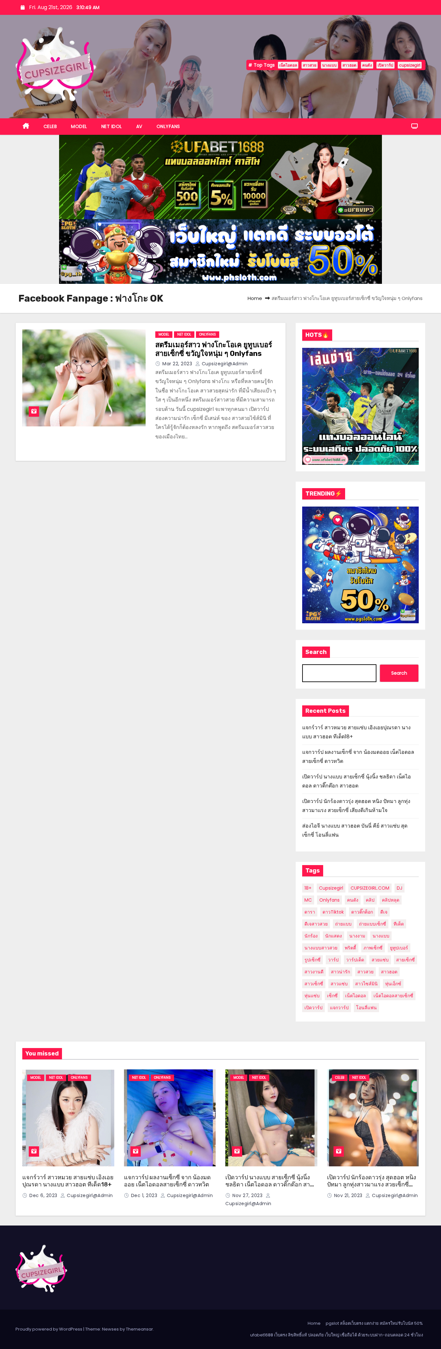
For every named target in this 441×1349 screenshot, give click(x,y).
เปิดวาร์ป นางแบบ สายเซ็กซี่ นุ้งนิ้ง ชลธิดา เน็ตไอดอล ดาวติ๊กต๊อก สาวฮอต (269, 1184)
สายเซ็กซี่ (405, 960)
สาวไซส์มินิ (366, 983)
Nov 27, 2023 (248, 1195)
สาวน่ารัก (340, 972)
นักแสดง (333, 936)
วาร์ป (333, 960)
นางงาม (357, 936)
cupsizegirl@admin (224, 363)
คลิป (370, 900)
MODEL (79, 126)
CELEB (50, 126)
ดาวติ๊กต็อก (362, 912)
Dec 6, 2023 (44, 1195)
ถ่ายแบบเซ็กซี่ (372, 924)
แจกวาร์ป (339, 1007)
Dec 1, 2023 (145, 1195)
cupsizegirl (409, 65)
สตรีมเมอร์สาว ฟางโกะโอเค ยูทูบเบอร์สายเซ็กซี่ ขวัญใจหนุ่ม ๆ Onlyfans (213, 349)
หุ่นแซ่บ (312, 995)
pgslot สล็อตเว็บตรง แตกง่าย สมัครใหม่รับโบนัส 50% (374, 1323)
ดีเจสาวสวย (316, 924)
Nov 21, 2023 (349, 1195)
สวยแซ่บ (380, 960)
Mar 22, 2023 (178, 363)
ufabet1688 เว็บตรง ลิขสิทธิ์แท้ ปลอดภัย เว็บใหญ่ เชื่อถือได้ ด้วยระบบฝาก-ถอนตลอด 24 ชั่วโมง (336, 1335)
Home (255, 298)
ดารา (309, 912)
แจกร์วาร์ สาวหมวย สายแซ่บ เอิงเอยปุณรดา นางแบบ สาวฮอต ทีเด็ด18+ (68, 1181)
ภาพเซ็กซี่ (373, 948)
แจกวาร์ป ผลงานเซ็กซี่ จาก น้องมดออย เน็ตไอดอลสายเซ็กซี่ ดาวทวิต (167, 1181)
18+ (308, 888)
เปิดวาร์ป (385, 65)
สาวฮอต (349, 65)
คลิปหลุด (390, 900)
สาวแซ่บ (339, 983)
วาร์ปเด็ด (355, 960)
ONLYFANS (168, 126)
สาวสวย (309, 65)
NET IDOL (111, 126)
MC (308, 900)
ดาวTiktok (333, 912)
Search (316, 652)
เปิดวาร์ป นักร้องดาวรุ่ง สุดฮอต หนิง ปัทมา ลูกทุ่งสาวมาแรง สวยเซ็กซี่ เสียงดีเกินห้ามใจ (371, 1184)
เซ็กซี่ (332, 995)
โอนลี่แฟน (366, 1007)
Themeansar (139, 1329)
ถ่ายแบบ (343, 924)
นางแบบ (329, 65)
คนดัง (367, 65)
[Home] (25, 126)
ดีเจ (383, 912)
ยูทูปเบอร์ (399, 948)
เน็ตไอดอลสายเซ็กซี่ (393, 995)
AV (139, 126)
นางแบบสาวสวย (320, 948)
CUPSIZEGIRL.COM (370, 888)
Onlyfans (329, 900)
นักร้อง (311, 936)
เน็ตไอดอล (288, 65)
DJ (399, 888)
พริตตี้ (350, 948)
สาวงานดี (313, 972)
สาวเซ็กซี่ (313, 983)
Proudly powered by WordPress (49, 1329)
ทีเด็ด (399, 924)
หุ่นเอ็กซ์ (393, 983)
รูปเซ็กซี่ (312, 960)
